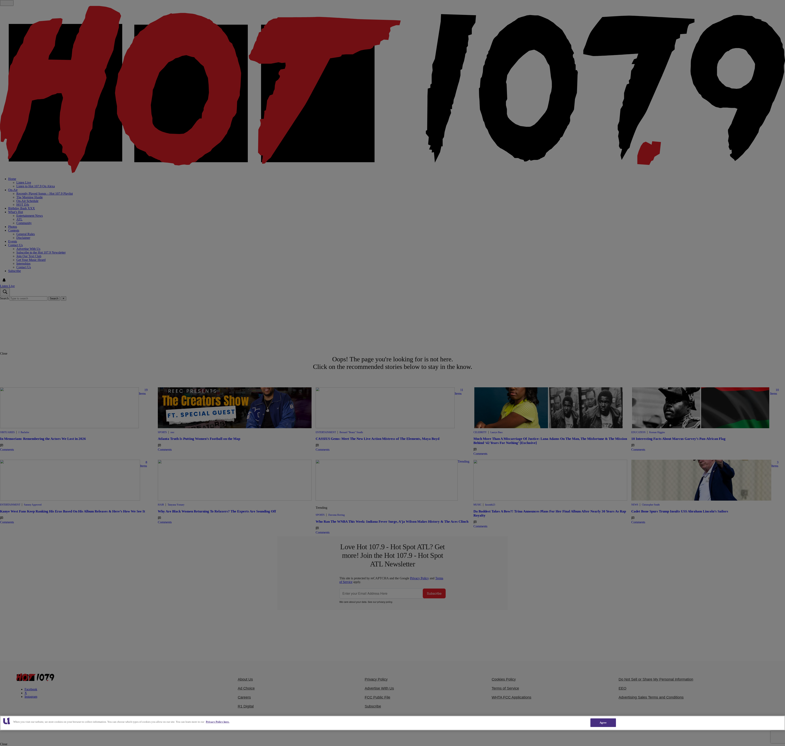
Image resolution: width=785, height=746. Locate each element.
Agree (603, 722)
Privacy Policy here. (217, 721)
